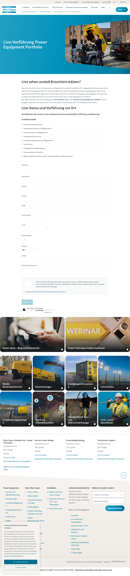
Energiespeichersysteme (32, 136)
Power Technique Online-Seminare (98, 334)
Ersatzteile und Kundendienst (77, 520)
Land (24, 225)
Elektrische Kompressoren (33, 124)
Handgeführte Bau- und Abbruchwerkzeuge (81, 409)
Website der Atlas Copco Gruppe (56, 493)
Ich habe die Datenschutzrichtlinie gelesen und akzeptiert (46, 292)
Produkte (25, 7)
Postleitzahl (26, 215)
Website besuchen (115, 508)
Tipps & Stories (57, 7)
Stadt (23, 206)
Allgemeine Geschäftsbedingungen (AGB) (16, 468)
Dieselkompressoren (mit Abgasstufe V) (37, 128)
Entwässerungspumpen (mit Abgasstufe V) (39, 140)
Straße (24, 196)
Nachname (26, 176)
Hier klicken (39, 310)
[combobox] (24, 250)
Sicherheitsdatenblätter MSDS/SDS (80, 543)
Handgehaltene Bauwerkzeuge (34, 148)
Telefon (24, 246)
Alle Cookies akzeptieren (20, 562)
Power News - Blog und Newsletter (32, 334)
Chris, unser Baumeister (114, 409)
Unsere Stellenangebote (71, 2)
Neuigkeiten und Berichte (77, 530)
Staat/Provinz (26, 235)
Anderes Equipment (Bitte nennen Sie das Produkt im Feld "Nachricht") (48, 156)
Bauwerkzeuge (11, 499)
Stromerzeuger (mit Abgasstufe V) (36, 132)
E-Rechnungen (76, 552)
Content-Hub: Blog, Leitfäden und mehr (35, 512)
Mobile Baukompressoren (16, 373)
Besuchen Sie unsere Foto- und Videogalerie (57, 502)
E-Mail (24, 256)
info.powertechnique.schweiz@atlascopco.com (18, 461)
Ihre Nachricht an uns (29, 265)
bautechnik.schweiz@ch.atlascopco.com (49, 459)
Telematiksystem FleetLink (33, 152)
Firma (24, 186)
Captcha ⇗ (48, 312)
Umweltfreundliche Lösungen (35, 501)
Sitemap (107, 562)
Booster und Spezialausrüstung (13, 493)
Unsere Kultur (33, 492)
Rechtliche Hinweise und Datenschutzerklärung (84, 562)
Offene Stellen (33, 496)
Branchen (94, 7)
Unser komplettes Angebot (90, 2)
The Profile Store (55, 508)
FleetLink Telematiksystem (48, 409)
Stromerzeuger (48, 373)
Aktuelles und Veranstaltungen (77, 7)
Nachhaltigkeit (33, 507)
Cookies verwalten (20, 567)
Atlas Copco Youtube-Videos (79, 537)
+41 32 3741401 (9, 457)
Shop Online (75, 549)
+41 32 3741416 (41, 455)
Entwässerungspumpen (16, 409)
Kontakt (57, 2)
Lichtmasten (28, 144)
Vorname (25, 165)
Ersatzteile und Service (40, 7)
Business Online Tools (79, 526)
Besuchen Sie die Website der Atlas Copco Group (93, 570)
